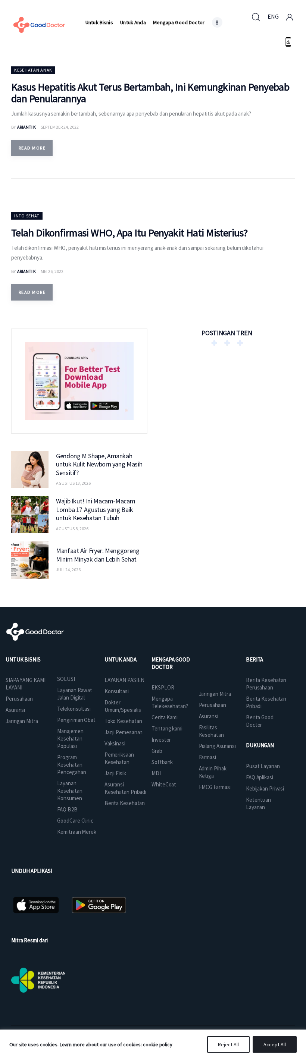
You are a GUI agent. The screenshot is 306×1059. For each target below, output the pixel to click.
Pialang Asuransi (217, 746)
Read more (32, 148)
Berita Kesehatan (124, 803)
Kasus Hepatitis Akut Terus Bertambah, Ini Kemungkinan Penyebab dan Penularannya (150, 92)
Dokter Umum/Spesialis (122, 706)
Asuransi (15, 709)
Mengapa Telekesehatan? (170, 702)
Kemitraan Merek (76, 831)
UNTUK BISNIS (23, 659)
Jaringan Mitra (22, 721)
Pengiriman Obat (76, 719)
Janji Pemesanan (123, 732)
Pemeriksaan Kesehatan (119, 758)
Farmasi (207, 757)
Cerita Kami (165, 717)
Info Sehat (27, 216)
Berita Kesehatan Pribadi (266, 702)
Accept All (274, 1044)
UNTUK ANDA (120, 659)
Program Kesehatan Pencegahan (71, 765)
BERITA (254, 659)
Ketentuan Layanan (258, 803)
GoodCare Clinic (75, 820)
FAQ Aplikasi (259, 777)
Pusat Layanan (263, 766)
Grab (157, 750)
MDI (156, 773)
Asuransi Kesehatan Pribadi (125, 788)
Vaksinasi (114, 743)
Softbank (162, 762)
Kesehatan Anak (33, 70)
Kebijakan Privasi (265, 788)
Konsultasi (116, 691)
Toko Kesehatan (123, 721)
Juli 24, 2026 (68, 569)
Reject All (228, 1044)
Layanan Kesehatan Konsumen (69, 791)
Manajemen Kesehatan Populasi (70, 739)
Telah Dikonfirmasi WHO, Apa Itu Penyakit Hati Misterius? (129, 232)
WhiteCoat (164, 784)
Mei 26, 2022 (52, 271)
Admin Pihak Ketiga (213, 772)
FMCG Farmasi (215, 787)
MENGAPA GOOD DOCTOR (171, 663)
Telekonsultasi (74, 708)
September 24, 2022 (60, 127)
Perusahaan (19, 698)
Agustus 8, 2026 (72, 528)
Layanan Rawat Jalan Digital (74, 693)
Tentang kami (167, 728)
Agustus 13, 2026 (73, 483)
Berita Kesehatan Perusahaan (266, 683)
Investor (161, 739)
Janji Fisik (115, 773)
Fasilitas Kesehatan (211, 731)
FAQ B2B (67, 809)
